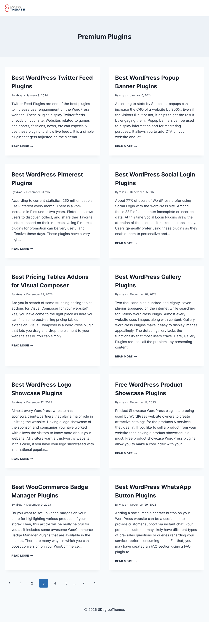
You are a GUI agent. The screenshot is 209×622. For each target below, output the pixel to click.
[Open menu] (200, 8)
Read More (22, 146)
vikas (19, 95)
